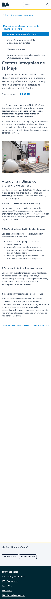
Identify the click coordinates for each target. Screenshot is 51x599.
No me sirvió (10, 556)
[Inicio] (5, 5)
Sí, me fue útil (28, 556)
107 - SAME (7, 585)
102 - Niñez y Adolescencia (13, 576)
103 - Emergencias (10, 581)
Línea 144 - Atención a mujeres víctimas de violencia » (25, 325)
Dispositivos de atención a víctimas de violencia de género (20, 15)
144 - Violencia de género (13, 595)
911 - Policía (7, 590)
